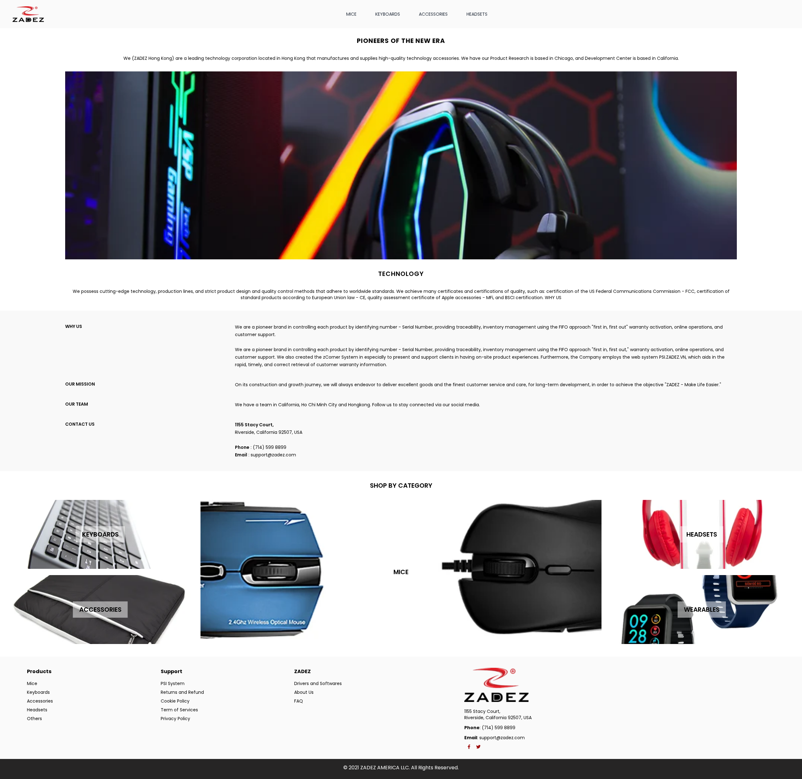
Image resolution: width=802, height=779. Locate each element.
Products (39, 671)
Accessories (40, 701)
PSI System (173, 683)
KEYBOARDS (387, 14)
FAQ (298, 701)
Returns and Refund (182, 692)
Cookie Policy (175, 701)
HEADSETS (476, 14)
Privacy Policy (175, 718)
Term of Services (179, 710)
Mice (32, 683)
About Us (304, 692)
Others (34, 718)
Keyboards (38, 692)
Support (171, 671)
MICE (351, 14)
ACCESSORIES (433, 14)
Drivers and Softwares (318, 683)
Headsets (37, 710)
